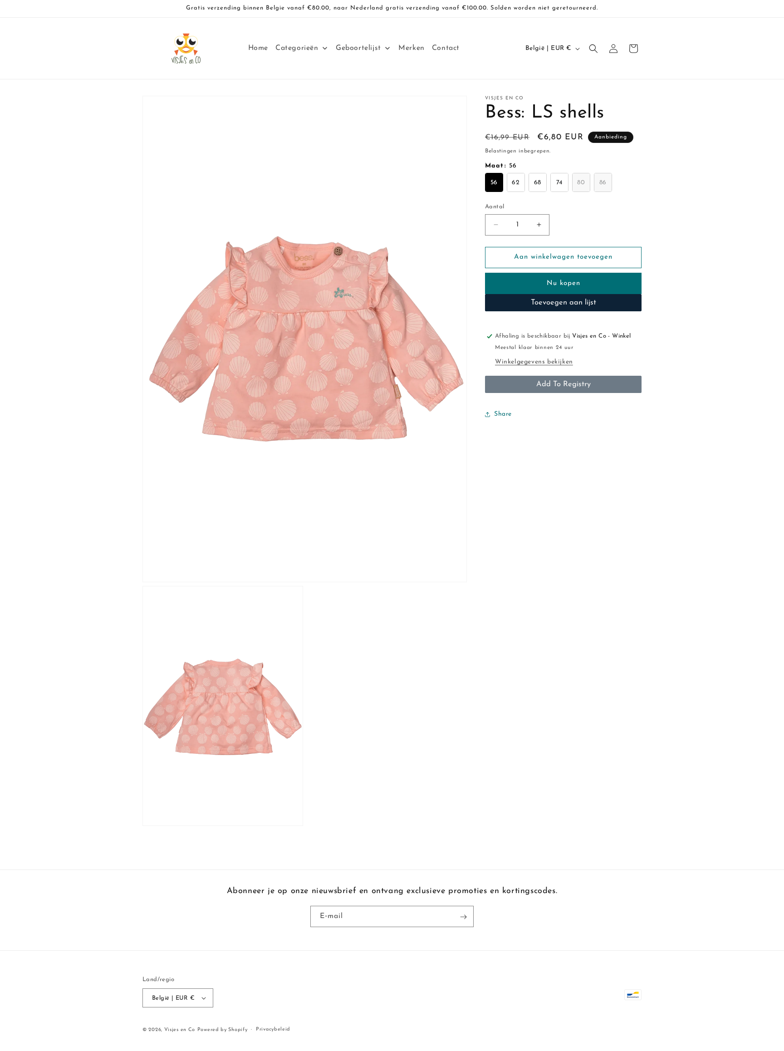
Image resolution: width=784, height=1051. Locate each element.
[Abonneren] (463, 917)
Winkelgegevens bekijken (534, 362)
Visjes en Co (179, 1029)
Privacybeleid (273, 1029)
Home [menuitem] (258, 48)
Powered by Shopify (222, 1029)
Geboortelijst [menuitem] (358, 48)
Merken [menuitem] (411, 48)
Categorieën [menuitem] (296, 48)
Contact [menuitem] (446, 48)
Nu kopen (563, 283)
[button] (593, 49)
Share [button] (503, 414)
